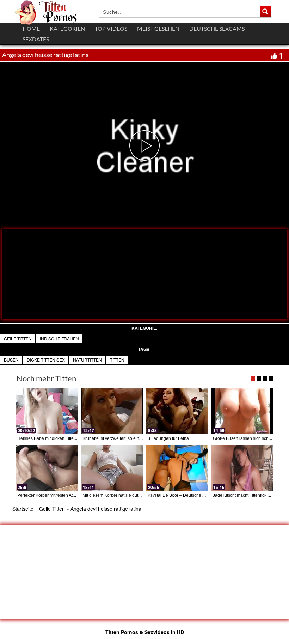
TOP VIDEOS (111, 28)
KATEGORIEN (67, 28)
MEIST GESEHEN (158, 28)
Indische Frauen (59, 338)
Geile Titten (18, 338)
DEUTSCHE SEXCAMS (217, 28)
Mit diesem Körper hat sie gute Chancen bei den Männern (137, 495)
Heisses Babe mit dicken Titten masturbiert (58, 438)
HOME (31, 28)
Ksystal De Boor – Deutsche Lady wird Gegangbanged (200, 495)
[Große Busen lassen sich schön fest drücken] (242, 411)
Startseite (22, 508)
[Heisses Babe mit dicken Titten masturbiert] (47, 411)
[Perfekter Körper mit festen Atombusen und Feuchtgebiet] (47, 468)
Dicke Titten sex (46, 360)
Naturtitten (87, 360)
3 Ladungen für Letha (168, 438)
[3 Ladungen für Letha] (177, 411)
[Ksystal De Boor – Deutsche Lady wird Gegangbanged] (177, 468)
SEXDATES (36, 39)
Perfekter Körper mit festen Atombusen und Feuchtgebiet (71, 495)
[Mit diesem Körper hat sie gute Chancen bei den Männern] (112, 468)
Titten (117, 360)
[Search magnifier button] (265, 11)
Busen (11, 360)
